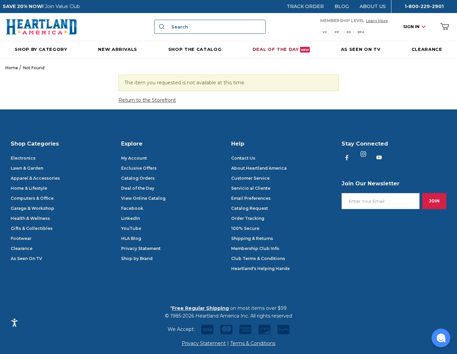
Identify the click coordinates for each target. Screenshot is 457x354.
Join (434, 200)
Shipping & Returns (252, 238)
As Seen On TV (26, 258)
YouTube (131, 228)
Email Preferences (251, 198)
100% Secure (245, 228)
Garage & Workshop (32, 208)
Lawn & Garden (27, 168)
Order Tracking (247, 218)
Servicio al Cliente (250, 188)
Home (11, 67)
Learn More (377, 20)
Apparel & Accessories (35, 178)
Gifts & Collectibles (32, 228)
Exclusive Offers (139, 168)
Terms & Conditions (252, 343)
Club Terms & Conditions (258, 258)
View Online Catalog (143, 198)
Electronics (23, 158)
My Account (134, 158)
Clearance (21, 248)
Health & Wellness (30, 218)
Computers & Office (32, 198)
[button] (441, 338)
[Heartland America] (41, 26)
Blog (342, 6)
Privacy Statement (141, 248)
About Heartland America (259, 168)
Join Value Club (62, 6)
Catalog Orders (138, 178)
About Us (373, 6)
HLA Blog (131, 238)
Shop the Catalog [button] (194, 49)
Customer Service (250, 178)
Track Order (305, 6)
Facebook (132, 208)
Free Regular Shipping (200, 308)
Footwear (21, 238)
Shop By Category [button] (41, 49)
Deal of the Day (137, 188)
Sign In (411, 26)
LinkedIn (130, 218)
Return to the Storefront (147, 100)
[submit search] (161, 27)
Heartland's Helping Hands (260, 268)
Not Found (33, 67)
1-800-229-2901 (424, 6)
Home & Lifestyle (29, 188)
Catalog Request (249, 208)
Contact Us (243, 158)
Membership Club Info (255, 248)
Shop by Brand (137, 258)
